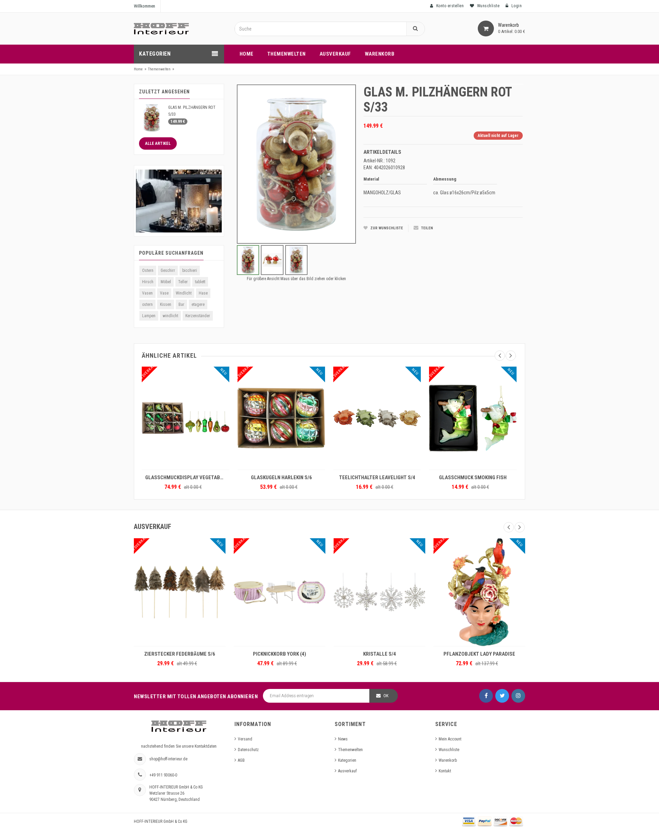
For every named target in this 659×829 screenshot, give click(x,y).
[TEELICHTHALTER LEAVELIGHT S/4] (377, 418)
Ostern (147, 270)
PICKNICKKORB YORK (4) (279, 654)
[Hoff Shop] (161, 28)
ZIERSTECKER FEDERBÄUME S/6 (179, 654)
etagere (198, 304)
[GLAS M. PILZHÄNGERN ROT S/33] (152, 117)
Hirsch (147, 281)
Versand (245, 739)
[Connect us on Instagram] (518, 696)
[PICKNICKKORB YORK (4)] (279, 592)
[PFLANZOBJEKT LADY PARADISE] (479, 592)
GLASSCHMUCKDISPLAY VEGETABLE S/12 (187, 477)
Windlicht (184, 293)
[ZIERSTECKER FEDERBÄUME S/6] (180, 592)
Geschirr (168, 270)
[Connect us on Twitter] (502, 696)
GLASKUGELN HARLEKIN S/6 (281, 477)
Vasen (147, 293)
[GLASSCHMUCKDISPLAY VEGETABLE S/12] (185, 418)
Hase (203, 293)
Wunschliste (449, 749)
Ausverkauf (347, 771)
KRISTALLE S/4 (379, 654)
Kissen (165, 304)
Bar (181, 304)
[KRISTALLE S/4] (379, 592)
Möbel (166, 281)
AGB (241, 760)
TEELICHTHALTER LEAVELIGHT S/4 (377, 477)
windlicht (170, 315)
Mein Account (450, 739)
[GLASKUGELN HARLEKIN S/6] (281, 418)
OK (386, 695)
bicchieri (189, 270)
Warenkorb (448, 760)
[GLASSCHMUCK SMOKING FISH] (473, 418)
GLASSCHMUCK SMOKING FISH (473, 477)
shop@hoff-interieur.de (168, 759)
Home (138, 69)
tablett (200, 281)
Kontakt (445, 771)
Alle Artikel (158, 143)
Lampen (148, 315)
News (343, 739)
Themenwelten (159, 69)
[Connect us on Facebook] (486, 696)
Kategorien (347, 760)
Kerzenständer (197, 315)
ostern (147, 304)
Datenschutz (248, 749)
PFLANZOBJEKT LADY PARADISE (479, 654)
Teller (183, 281)
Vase (164, 293)
